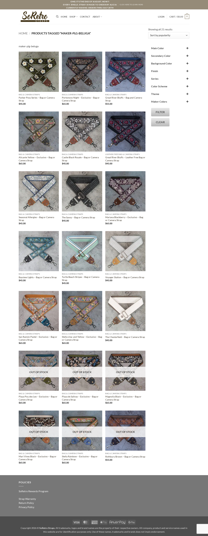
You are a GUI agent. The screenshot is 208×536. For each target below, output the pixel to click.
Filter (160, 112)
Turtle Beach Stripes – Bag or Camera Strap (80, 278)
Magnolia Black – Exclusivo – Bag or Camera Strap (123, 398)
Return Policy (26, 502)
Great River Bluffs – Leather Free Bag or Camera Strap (125, 159)
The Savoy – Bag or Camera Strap (78, 217)
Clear (160, 122)
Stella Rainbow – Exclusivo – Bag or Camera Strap (80, 458)
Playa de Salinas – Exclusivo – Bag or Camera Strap (80, 398)
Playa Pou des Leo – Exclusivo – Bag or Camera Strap (38, 398)
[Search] (57, 16)
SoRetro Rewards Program (33, 491)
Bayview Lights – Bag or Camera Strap (38, 277)
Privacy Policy (26, 507)
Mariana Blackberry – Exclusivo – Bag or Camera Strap (124, 219)
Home (64, 16)
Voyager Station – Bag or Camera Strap (124, 277)
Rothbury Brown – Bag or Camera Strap (125, 456)
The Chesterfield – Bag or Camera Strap (125, 337)
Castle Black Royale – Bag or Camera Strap (80, 159)
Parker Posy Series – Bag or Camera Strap (37, 99)
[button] (161, 17)
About (96, 16)
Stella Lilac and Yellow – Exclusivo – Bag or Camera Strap (82, 338)
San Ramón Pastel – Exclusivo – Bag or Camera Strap (38, 338)
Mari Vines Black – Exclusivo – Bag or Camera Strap (37, 458)
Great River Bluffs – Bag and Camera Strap (123, 99)
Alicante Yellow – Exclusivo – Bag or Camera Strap (37, 159)
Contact (85, 16)
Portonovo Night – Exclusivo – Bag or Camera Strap (81, 99)
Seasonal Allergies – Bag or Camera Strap (36, 219)
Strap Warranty (27, 498)
